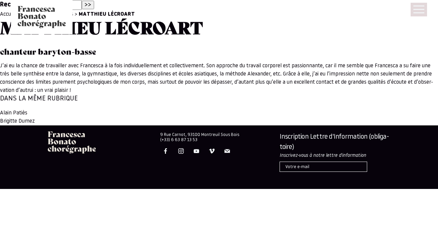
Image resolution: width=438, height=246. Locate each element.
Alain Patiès (13, 113)
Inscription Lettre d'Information (334, 142)
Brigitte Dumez (17, 121)
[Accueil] (42, 17)
